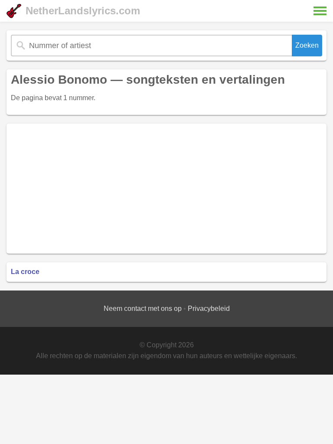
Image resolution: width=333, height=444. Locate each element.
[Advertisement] (166, 188)
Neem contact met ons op (143, 308)
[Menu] (319, 11)
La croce (25, 271)
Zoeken (307, 45)
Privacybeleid (209, 308)
